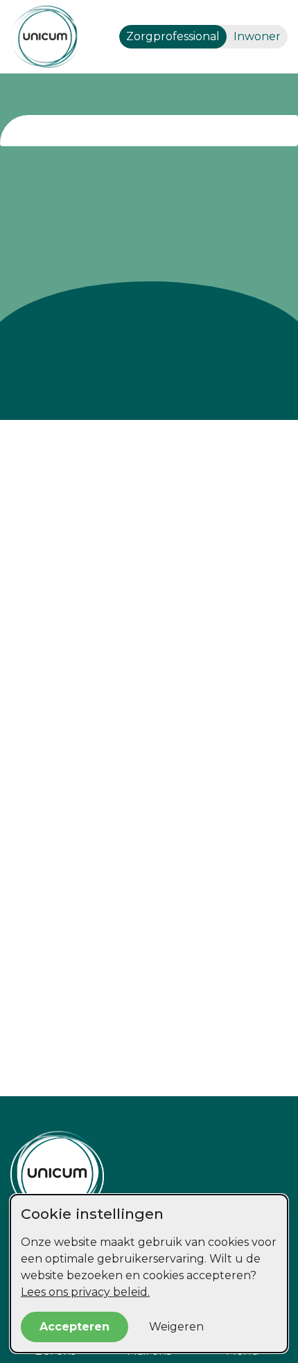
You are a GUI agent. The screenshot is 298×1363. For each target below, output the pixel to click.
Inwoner (257, 36)
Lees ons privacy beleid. (85, 1292)
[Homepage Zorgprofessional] (45, 37)
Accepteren (74, 1326)
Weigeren (176, 1326)
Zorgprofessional (173, 36)
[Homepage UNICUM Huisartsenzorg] (149, 1173)
